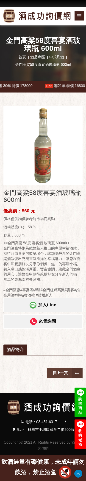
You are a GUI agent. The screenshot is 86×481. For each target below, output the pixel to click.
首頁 (22, 57)
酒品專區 (37, 57)
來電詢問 (47, 321)
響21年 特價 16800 (57, 86)
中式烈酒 (56, 57)
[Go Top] (78, 474)
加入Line (47, 304)
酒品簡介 (15, 349)
